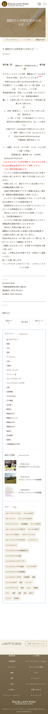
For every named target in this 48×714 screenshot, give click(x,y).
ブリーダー (28, 582)
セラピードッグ (12, 370)
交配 (19, 593)
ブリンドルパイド (11, 545)
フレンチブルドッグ (13, 378)
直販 (8, 344)
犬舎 (8, 361)
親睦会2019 (10, 422)
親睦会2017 (6, 313)
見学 (8, 352)
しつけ (29, 588)
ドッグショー (11, 357)
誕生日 (8, 431)
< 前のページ (9, 322)
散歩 (22, 588)
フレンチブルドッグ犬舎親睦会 (15, 572)
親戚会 (8, 409)
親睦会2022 (10, 426)
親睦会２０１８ (12, 418)
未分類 (8, 405)
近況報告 (9, 435)
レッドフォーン (33, 540)
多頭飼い (17, 598)
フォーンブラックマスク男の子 (15, 529)
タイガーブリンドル (28, 534)
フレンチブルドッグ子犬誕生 (15, 566)
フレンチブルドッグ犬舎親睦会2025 (17, 550)
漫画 (33, 577)
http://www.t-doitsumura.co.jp (27, 136)
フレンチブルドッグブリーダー (15, 561)
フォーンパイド (10, 518)
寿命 (21, 582)
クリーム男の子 (36, 524)
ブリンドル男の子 (33, 529)
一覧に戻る (24, 322)
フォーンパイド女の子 (25, 518)
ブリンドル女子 (31, 566)
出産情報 (9, 391)
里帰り (8, 439)
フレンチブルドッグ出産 (13, 556)
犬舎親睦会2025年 (13, 444)
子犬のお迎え (11, 396)
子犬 (8, 348)
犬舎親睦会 (24, 524)
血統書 (35, 588)
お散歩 (8, 365)
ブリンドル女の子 (11, 582)
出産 (8, 387)
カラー (8, 593)
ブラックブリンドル (12, 524)
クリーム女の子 (28, 513)
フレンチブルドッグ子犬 (15, 383)
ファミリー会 (11, 374)
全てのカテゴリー (12, 339)
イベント (8, 598)
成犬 (25, 593)
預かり (31, 593)
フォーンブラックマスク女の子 (15, 540)
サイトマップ (36, 695)
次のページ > (39, 322)
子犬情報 (9, 400)
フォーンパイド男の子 (12, 534)
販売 (14, 593)
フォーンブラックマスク (13, 513)
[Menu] (44, 3)
